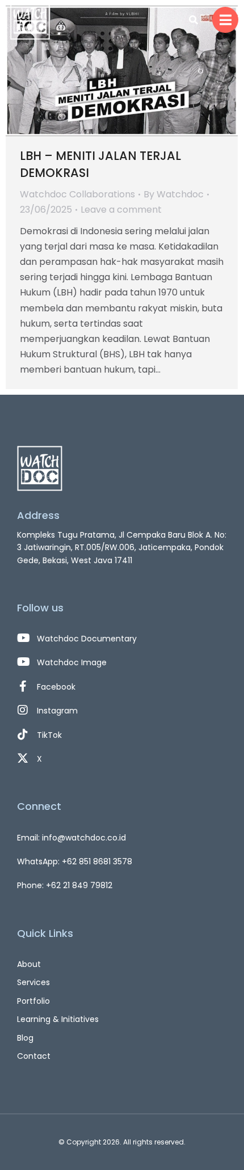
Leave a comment (121, 209)
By (174, 194)
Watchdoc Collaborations (77, 194)
